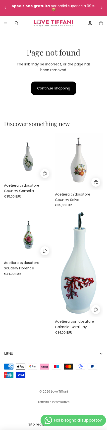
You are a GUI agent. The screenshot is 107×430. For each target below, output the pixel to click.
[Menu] (5, 23)
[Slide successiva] (101, 7)
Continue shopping (53, 88)
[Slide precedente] (5, 7)
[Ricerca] (16, 23)
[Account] (90, 23)
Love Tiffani (59, 391)
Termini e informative (53, 402)
